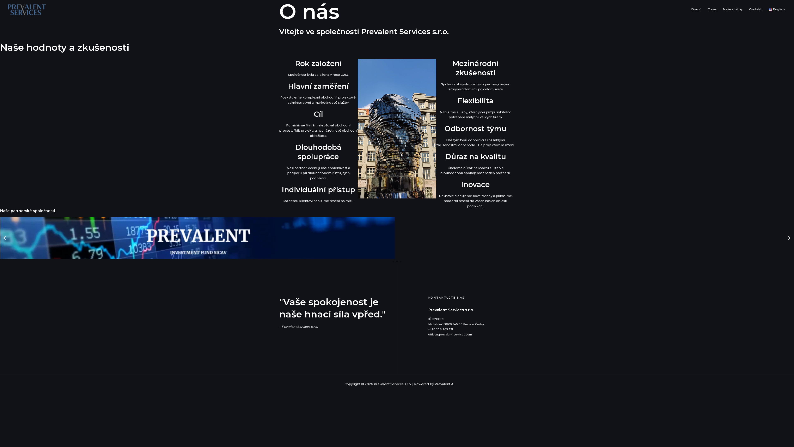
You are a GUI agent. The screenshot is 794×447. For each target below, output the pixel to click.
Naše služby (733, 9)
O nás (712, 9)
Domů (696, 9)
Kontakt (755, 9)
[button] (4, 238)
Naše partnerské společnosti (27, 211)
